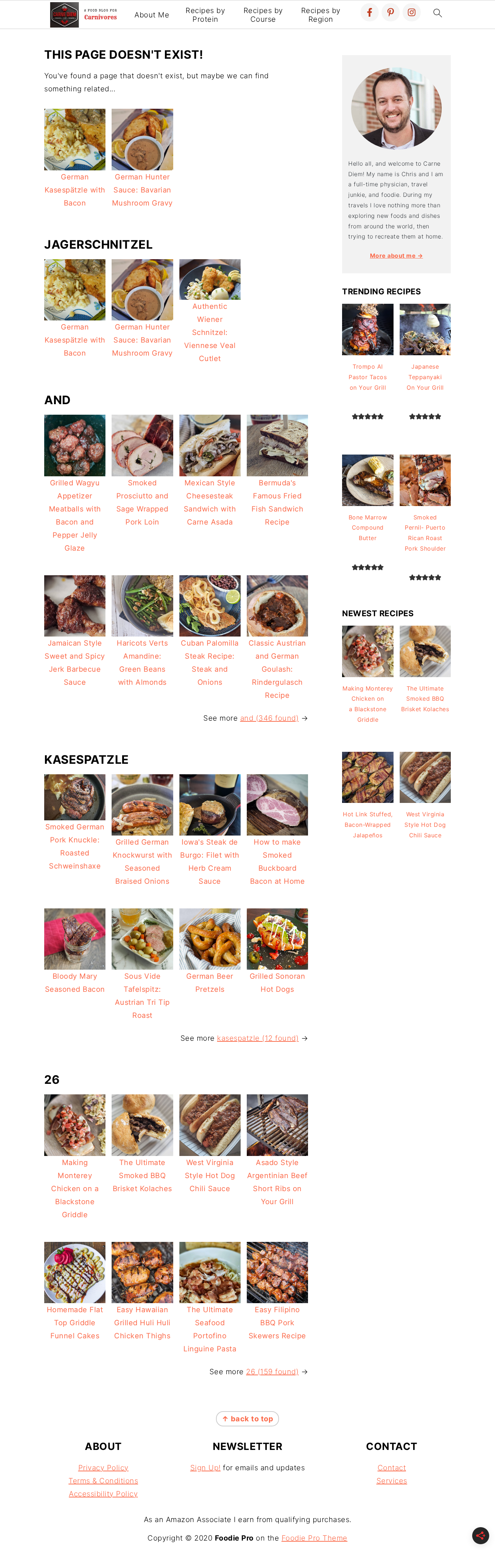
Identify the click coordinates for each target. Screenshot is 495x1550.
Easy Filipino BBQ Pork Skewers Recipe (277, 1322)
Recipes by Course (263, 15)
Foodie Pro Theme (315, 1538)
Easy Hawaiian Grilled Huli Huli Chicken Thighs (142, 1322)
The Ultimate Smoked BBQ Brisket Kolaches (142, 1175)
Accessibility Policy (103, 1493)
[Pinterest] (391, 12)
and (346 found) (269, 718)
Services (392, 1480)
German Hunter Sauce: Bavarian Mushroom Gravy (142, 190)
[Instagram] (412, 12)
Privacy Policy (103, 1467)
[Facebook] (370, 12)
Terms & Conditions (103, 1480)
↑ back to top (248, 1418)
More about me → (396, 255)
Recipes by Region (321, 15)
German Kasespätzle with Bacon (75, 190)
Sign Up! (205, 1467)
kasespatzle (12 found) (258, 1038)
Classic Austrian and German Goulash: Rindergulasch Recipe (277, 669)
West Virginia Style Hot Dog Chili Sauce (210, 1175)
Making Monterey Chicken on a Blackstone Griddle (75, 1188)
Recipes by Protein (205, 15)
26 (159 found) (272, 1371)
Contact (392, 1467)
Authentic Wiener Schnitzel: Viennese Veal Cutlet (210, 332)
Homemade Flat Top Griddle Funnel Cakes (75, 1322)
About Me (151, 15)
